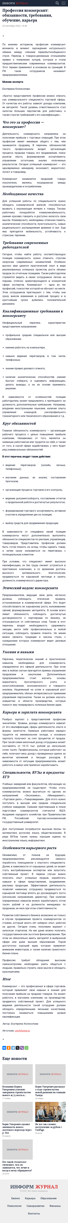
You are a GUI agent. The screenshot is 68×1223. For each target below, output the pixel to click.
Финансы (55, 1205)
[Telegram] (13, 1048)
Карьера (30, 1198)
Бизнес (15, 1198)
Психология (14, 1205)
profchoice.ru (22, 1030)
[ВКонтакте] (4, 1048)
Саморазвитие (35, 1205)
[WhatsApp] (26, 1048)
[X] (17, 1048)
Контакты (34, 1213)
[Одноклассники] (9, 1048)
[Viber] (22, 1048)
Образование (48, 1198)
